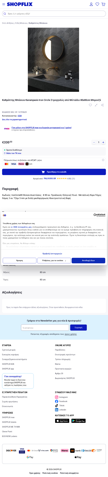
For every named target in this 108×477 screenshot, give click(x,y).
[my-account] (91, 4)
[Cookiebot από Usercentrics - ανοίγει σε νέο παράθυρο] (93, 215)
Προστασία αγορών (63, 369)
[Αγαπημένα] (97, 4)
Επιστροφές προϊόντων (65, 355)
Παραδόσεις (60, 350)
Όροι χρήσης (34, 473)
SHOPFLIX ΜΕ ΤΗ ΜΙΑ (11, 427)
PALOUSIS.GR (50, 178)
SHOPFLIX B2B (8, 364)
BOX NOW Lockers (9, 436)
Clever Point (7, 432)
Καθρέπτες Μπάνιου (38, 23)
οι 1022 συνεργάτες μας (21, 227)
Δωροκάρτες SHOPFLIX (65, 378)
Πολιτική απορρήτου (69, 473)
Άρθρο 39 (59, 373)
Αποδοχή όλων (88, 260)
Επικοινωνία (7, 406)
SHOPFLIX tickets (9, 422)
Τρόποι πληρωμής (63, 359)
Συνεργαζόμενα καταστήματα (14, 359)
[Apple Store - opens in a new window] (62, 421)
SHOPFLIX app (8, 369)
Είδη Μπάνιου (21, 23)
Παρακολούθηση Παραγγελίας (14, 397)
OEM (20, 116)
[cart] (103, 4)
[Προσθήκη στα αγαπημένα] (90, 105)
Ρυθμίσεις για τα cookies (52, 260)
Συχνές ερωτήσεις (10, 402)
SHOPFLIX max (8, 417)
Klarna (57, 364)
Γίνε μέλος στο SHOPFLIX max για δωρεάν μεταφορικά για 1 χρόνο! (42, 128)
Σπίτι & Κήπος (8, 23)
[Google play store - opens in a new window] (78, 421)
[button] (3, 4)
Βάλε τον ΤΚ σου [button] (13, 153)
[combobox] (54, 14)
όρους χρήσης (71, 334)
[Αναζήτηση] (5, 14)
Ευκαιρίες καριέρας (10, 355)
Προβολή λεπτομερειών (52, 254)
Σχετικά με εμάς (9, 350)
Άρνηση (19, 260)
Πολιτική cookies (50, 473)
